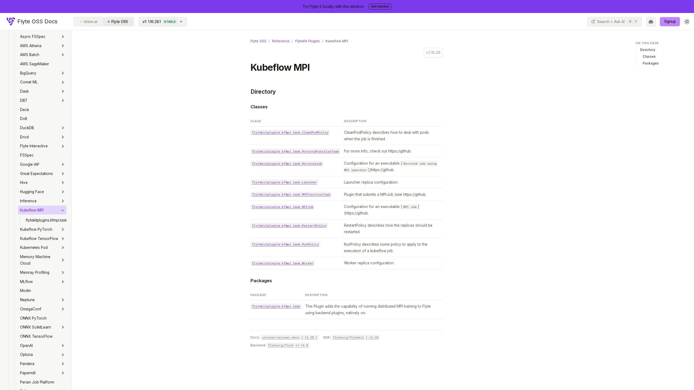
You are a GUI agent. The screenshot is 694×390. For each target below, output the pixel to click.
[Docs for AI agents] (651, 21)
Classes (259, 106)
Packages (261, 280)
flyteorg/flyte (281, 345)
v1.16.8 (301, 345)
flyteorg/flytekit (348, 337)
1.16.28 (372, 337)
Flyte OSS (119, 22)
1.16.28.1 (309, 337)
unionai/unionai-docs (280, 337)
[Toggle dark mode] (687, 21)
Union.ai (90, 22)
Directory (263, 91)
